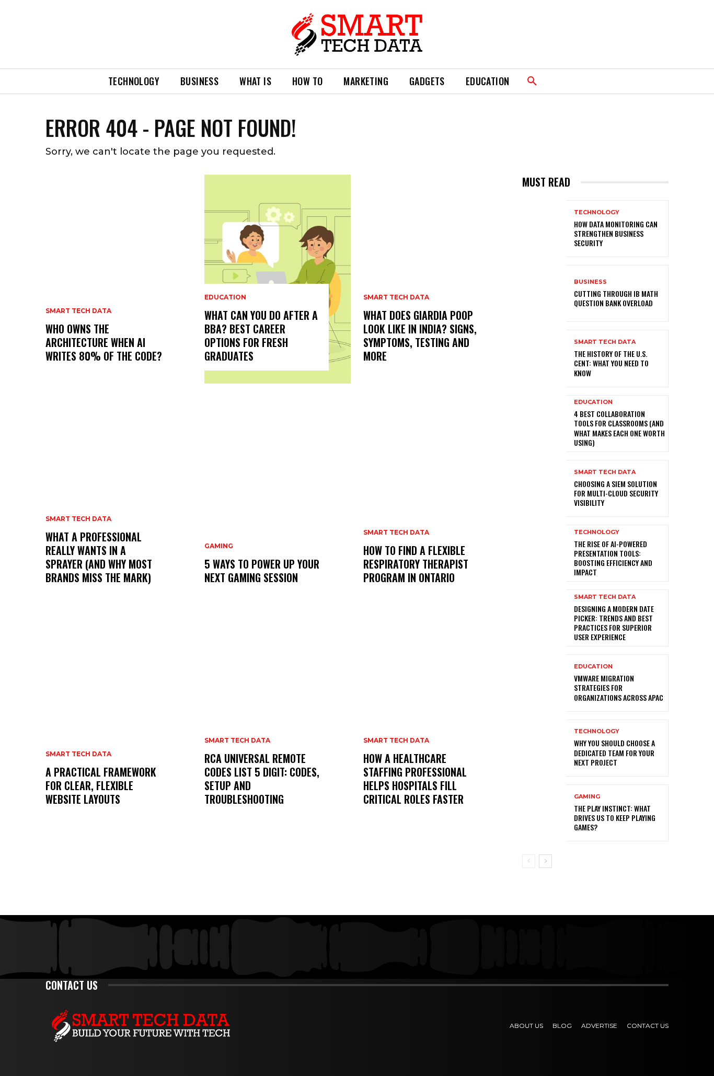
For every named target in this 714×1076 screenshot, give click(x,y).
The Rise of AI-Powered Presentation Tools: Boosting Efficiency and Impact (613, 558)
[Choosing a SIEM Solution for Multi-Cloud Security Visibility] (544, 488)
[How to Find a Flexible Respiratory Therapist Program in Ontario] (436, 500)
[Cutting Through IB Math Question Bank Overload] (544, 293)
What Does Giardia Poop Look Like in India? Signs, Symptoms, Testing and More (420, 335)
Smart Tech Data (78, 311)
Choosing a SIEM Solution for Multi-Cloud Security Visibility (616, 493)
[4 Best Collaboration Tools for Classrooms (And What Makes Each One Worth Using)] (544, 423)
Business (199, 81)
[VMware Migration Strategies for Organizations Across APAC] (544, 682)
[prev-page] (528, 861)
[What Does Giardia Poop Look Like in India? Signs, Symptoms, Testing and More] (436, 279)
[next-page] (545, 861)
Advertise (599, 1025)
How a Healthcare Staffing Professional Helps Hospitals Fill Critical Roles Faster (415, 778)
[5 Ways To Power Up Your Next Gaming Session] (277, 500)
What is (255, 81)
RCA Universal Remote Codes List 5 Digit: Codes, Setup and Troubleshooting (261, 778)
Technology (133, 81)
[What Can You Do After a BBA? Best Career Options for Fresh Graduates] (277, 279)
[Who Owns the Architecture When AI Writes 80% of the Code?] (118, 279)
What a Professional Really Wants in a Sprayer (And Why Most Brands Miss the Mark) (98, 557)
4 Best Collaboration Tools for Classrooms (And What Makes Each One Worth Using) (619, 428)
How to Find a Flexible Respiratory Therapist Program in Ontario (415, 563)
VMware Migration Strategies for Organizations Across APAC (618, 687)
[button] (532, 81)
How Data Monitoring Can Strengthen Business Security (616, 233)
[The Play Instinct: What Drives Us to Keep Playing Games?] (544, 812)
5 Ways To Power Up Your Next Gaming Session (261, 570)
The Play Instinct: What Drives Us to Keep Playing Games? (614, 817)
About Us (526, 1025)
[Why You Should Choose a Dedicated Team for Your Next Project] (544, 748)
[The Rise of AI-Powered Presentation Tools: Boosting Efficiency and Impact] (544, 553)
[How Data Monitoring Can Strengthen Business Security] (544, 228)
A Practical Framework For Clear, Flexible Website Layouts (100, 785)
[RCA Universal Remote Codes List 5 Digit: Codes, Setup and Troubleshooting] (277, 722)
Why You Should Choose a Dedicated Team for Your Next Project (614, 752)
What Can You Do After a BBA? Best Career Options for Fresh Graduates (261, 335)
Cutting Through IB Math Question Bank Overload (616, 298)
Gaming (218, 546)
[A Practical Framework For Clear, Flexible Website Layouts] (118, 722)
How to (307, 81)
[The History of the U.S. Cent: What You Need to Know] (544, 358)
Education (488, 81)
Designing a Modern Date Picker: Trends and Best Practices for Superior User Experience (614, 623)
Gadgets (427, 81)
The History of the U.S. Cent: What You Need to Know (611, 363)
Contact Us (648, 1025)
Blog (562, 1025)
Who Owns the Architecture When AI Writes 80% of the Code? (103, 342)
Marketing (365, 81)
